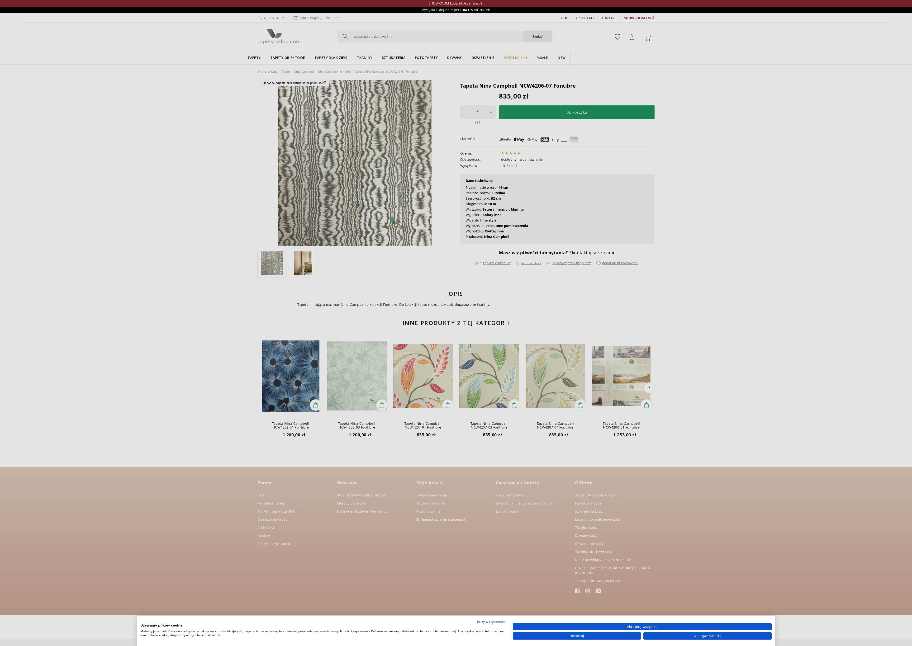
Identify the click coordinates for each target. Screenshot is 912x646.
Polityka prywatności (491, 622)
